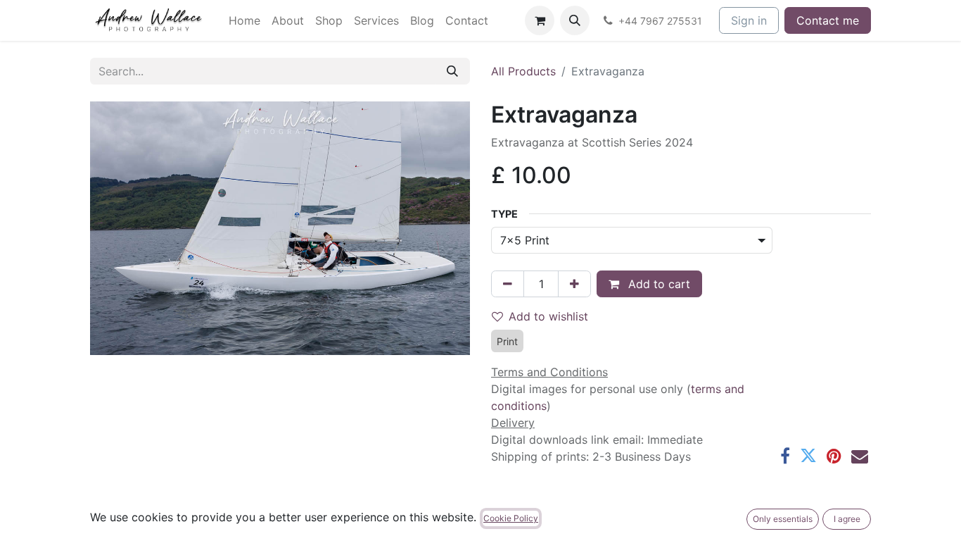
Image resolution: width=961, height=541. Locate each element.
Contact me (827, 20)
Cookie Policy (510, 518)
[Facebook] (785, 455)
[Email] (859, 455)
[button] (575, 20)
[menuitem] (244, 20)
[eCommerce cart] (539, 20)
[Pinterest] (834, 455)
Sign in (749, 20)
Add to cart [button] (657, 284)
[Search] (452, 71)
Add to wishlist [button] (548, 316)
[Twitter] (808, 455)
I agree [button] (847, 519)
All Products (523, 71)
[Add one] (574, 283)
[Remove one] (507, 283)
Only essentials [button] (783, 519)
